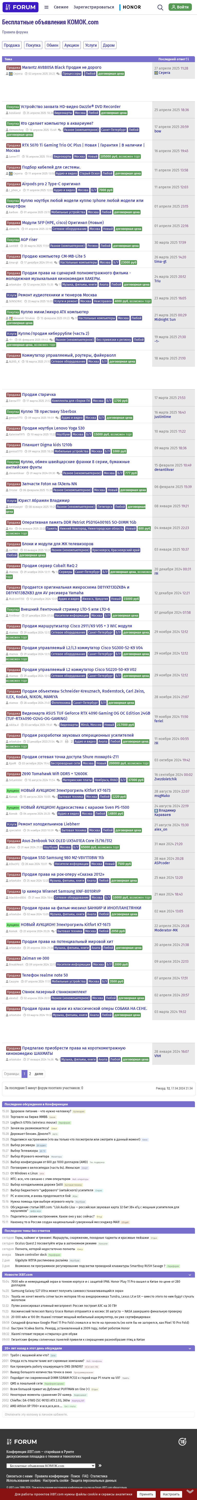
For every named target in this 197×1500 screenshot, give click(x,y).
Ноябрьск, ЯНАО (106, 780)
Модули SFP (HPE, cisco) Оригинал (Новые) (63, 222)
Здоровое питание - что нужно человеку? (41, 1111)
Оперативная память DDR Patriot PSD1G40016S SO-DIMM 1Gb (79, 522)
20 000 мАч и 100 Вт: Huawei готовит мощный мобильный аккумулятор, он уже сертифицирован (80, 1317)
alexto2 (13, 998)
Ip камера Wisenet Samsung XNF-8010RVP (61, 891)
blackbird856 (17, 897)
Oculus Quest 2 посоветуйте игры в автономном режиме (56, 1243)
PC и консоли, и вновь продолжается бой (41, 1196)
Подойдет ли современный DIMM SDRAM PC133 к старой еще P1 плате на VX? (65, 1378)
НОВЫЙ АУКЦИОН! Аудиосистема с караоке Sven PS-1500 (75, 807)
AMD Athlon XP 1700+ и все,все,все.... (36, 1406)
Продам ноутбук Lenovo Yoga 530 (53, 428)
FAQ (85, 1476)
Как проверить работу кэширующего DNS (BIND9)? (46, 1366)
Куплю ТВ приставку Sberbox (48, 411)
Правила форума (15, 32)
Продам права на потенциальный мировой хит (67, 941)
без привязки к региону (113, 340)
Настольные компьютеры (78, 262)
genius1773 (15, 418)
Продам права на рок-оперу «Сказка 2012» (63, 874)
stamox (13, 572)
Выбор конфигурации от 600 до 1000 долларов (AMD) (49, 1162)
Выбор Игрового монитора (30, 1156)
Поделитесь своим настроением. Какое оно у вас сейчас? (53, 1216)
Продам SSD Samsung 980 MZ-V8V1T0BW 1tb (63, 857)
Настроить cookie (55, 1480)
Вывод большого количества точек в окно (41, 1372)
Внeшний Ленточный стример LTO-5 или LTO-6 (65, 609)
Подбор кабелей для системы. (51, 167)
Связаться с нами (19, 1476)
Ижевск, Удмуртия (95, 599)
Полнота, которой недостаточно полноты (45, 1249)
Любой (90, 73)
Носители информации (71, 615)
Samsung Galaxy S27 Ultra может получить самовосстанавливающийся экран (67, 1291)
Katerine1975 (17, 434)
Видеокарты (63, 113)
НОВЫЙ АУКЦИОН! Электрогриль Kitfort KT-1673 (66, 790)
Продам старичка (39, 394)
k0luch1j (14, 864)
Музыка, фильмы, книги (79, 284)
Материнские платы (77, 780)
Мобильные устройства (68, 212)
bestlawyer (16, 507)
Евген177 (15, 401)
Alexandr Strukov (24, 318)
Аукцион (13, 791)
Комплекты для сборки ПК (71, 401)
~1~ (11, 340)
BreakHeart (16, 964)
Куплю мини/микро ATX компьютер (55, 311)
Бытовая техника (70, 796)
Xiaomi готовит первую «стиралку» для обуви (44, 1334)
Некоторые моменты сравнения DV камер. (41, 1395)
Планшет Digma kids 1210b (47, 444)
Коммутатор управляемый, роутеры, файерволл (69, 355)
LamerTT (14, 156)
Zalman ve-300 (35, 958)
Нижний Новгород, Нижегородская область (91, 528)
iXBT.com (14, 1487)
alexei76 (14, 229)
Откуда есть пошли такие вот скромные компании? (47, 1361)
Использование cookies (23, 1480)
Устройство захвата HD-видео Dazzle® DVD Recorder (71, 106)
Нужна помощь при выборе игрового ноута (42, 1201)
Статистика (99, 1476)
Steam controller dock (31, 1255)
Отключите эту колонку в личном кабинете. (36, 1414)
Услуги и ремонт (65, 301)
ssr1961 (13, 550)
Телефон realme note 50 (45, 975)
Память (51, 528)
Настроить (171, 1494)
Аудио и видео (66, 173)
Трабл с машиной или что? (29, 1355)
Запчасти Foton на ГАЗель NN (49, 483)
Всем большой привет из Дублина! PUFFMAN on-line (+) (50, 1389)
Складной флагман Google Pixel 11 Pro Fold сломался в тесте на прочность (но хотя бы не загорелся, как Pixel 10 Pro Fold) (100, 1322)
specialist (15, 830)
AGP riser (29, 239)
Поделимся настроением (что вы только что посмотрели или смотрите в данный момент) (75, 1139)
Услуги (11, 295)
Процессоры (72, 73)
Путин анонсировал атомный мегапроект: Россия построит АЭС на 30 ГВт (64, 1306)
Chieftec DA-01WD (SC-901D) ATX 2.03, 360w (40, 1400)
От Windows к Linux (24, 1173)
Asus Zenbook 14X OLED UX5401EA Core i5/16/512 (67, 840)
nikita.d (14, 725)
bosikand (15, 113)
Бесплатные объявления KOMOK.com (50, 21)
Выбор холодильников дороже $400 (37, 1184)
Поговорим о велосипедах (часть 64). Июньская (45, 1168)
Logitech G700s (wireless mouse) (34, 1122)
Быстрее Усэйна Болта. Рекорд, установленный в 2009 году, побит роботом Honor (70, 1328)
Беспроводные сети (65, 763)
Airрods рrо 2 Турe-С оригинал (51, 183)
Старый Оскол (90, 173)
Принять (146, 1494)
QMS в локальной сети (26, 1383)
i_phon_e (15, 190)
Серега (18, 73)
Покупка (13, 107)
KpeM (12, 763)
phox (12, 847)
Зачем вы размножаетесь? (30, 1128)
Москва (80, 113)
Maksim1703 (16, 599)
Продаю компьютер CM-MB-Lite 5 (54, 256)
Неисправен (103, 301)
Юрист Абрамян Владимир (44, 500)
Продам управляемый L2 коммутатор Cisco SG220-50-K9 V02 (79, 669)
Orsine (13, 490)
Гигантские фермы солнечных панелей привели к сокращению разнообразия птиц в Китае (78, 1339)
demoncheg (16, 130)
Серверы (65, 572)
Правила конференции (51, 1476)
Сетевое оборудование (70, 229)
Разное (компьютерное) (81, 130)
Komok (13, 796)
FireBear (14, 615)
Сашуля (14, 981)
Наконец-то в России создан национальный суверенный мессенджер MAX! (65, 1222)
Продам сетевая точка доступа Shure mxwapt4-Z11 (70, 756)
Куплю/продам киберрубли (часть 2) (53, 333)
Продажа (13, 68)
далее (39, 1074)
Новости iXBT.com (19, 1275)
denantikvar (16, 473)
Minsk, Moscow (91, 725)
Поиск (75, 1476)
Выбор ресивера (23, 1145)
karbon (13, 212)
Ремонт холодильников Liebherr (49, 824)
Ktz (11, 528)
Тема (8, 59)
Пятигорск (104, 507)
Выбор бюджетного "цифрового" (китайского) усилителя (52, 1190)
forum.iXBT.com (103, 1487)
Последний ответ (172, 59)
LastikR (13, 246)
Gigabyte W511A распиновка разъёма (41, 1260)
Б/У (93, 190)
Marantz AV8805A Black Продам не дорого (61, 67)
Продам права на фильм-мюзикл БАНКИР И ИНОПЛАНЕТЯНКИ (81, 907)
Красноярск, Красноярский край (116, 550)
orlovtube (15, 284)
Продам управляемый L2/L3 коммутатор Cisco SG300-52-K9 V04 (82, 647)
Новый (92, 156)
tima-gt (13, 262)
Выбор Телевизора (24, 1151)
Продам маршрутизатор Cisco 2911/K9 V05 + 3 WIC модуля (77, 626)
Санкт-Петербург (113, 130)
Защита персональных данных (93, 1480)
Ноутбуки (63, 434)
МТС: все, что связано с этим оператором (40, 1179)
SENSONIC (15, 301)
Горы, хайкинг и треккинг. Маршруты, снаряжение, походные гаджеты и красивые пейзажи (82, 1238)
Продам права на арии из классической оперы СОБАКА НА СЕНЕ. (84, 1008)
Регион (92, 246)
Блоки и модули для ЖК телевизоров (57, 543)
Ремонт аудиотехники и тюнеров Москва (57, 295)
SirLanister (15, 780)
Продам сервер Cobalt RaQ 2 (49, 565)
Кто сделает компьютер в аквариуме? (57, 123)
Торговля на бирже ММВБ (29, 1117)
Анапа (104, 284)
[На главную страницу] (20, 7)
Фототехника (61, 703)
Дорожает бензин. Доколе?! (31, 1134)
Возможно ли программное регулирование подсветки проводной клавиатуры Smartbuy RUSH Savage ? (90, 1266)
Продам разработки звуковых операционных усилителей (78, 735)
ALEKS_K (14, 361)
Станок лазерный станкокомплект (54, 991)
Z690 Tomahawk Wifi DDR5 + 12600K (54, 773)
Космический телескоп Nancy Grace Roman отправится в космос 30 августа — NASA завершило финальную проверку (96, 1311)
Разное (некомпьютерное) (75, 340)
